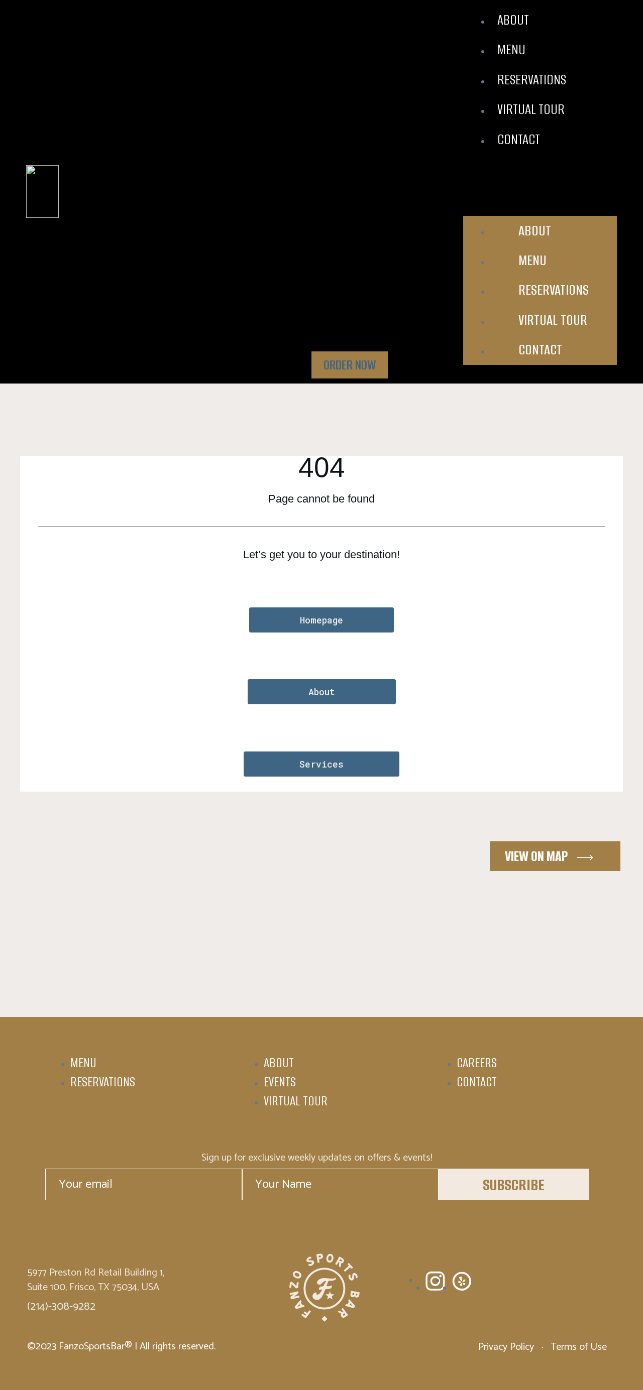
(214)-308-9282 (61, 1307)
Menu (511, 49)
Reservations (531, 79)
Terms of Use (577, 1347)
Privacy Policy (507, 1347)
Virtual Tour (531, 109)
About (513, 20)
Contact (518, 139)
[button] (540, 176)
